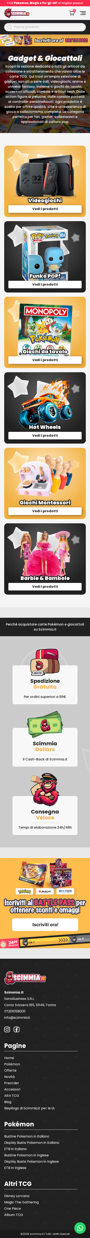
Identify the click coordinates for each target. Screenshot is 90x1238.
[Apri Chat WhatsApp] (80, 1228)
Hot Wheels (45, 427)
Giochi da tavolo (45, 351)
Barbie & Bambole (45, 578)
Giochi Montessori (45, 502)
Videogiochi (45, 200)
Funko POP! (45, 276)
